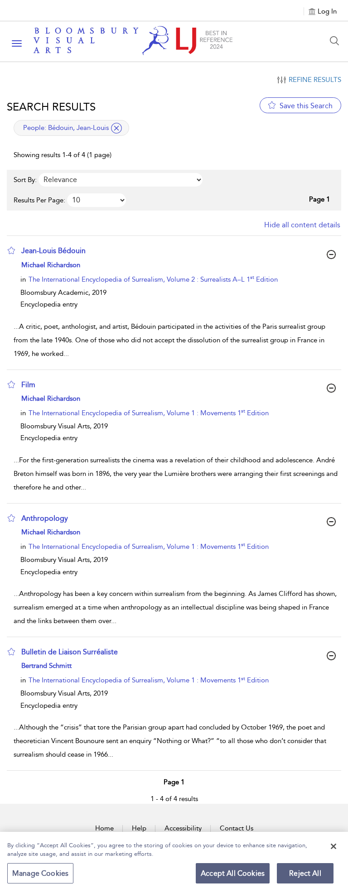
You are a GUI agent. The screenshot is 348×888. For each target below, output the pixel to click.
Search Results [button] (51, 107)
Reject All (305, 873)
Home (104, 828)
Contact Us (236, 828)
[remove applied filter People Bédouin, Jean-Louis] (116, 128)
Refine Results (315, 80)
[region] (174, 860)
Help (139, 828)
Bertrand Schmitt (46, 666)
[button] (11, 250)
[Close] (333, 846)
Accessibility (183, 828)
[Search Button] (336, 40)
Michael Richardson (50, 265)
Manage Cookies (40, 873)
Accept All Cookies (233, 873)
